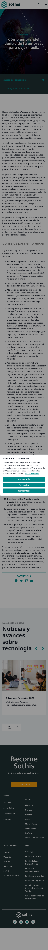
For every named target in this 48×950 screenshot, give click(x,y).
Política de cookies (32, 474)
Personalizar (24, 485)
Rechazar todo (24, 491)
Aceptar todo (24, 479)
